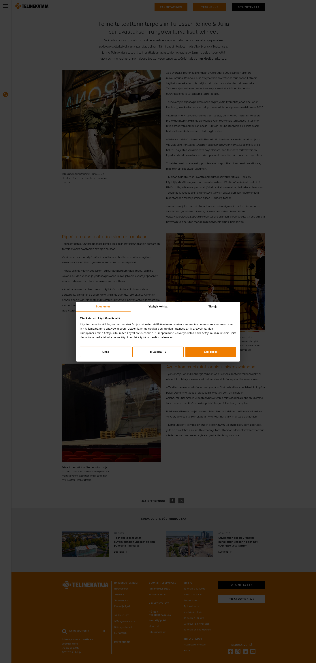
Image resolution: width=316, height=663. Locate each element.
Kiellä (105, 351)
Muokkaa (156, 351)
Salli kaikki (210, 351)
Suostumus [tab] (103, 306)
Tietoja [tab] (212, 306)
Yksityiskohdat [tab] (158, 306)
